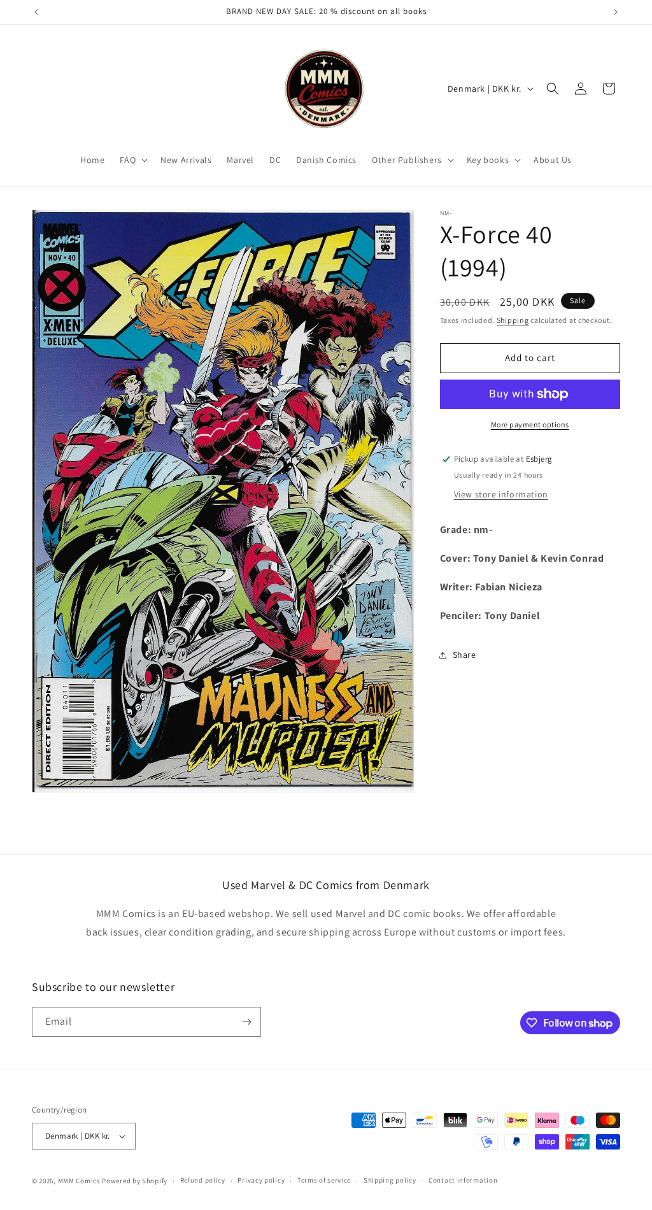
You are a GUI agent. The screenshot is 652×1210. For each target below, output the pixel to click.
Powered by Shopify (134, 1180)
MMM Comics (79, 1180)
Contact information (463, 1180)
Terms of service (324, 1180)
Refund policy (202, 1180)
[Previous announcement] (36, 12)
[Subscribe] (246, 1022)
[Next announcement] (616, 12)
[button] (132, 159)
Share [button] (464, 654)
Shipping (513, 320)
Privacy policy (261, 1180)
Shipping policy (390, 1180)
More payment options (530, 424)
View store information (501, 494)
